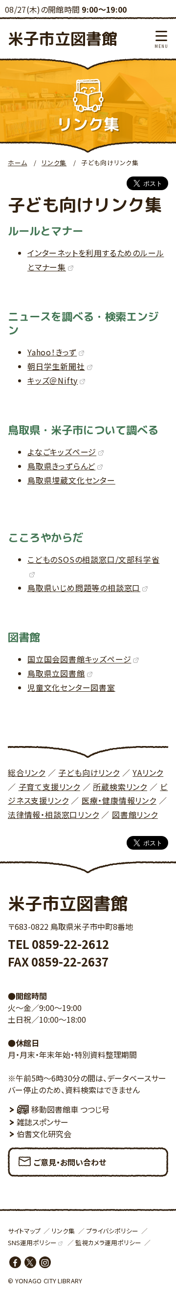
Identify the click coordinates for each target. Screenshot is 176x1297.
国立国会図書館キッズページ (79, 659)
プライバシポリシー (112, 1230)
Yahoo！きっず (52, 352)
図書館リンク (135, 814)
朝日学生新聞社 (56, 366)
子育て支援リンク (49, 786)
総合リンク (26, 772)
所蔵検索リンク (120, 786)
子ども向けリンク (88, 772)
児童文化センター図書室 (71, 687)
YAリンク (147, 772)
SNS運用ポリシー (32, 1242)
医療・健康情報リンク (119, 800)
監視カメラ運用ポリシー (108, 1242)
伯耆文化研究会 (44, 1134)
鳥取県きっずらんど (61, 466)
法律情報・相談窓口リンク (53, 814)
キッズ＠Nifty (52, 380)
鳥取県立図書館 (56, 673)
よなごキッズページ (61, 452)
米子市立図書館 (62, 38)
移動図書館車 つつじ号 (70, 1109)
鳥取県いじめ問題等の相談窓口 (83, 588)
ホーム (17, 162)
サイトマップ (24, 1230)
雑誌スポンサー (42, 1122)
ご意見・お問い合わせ (70, 1162)
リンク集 (54, 162)
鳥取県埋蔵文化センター (71, 480)
